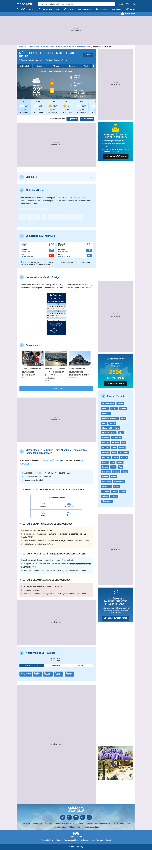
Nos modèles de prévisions (98, 823)
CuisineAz (85, 840)
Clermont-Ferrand (108, 433)
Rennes (105, 477)
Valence (105, 496)
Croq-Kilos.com (97, 840)
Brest (123, 418)
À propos (48, 823)
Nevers (104, 462)
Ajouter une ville (130, 13)
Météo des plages (47, 47)
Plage (70, 9)
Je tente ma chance (115, 383)
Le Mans (115, 443)
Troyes (122, 491)
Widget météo (118, 823)
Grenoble (105, 438)
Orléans (105, 467)
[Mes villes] (134, 5)
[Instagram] (89, 818)
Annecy (113, 408)
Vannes (114, 496)
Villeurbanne (106, 501)
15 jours (56, 66)
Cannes (112, 423)
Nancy (115, 457)
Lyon (114, 447)
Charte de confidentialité (32, 823)
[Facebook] (63, 818)
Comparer (40, 66)
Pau (120, 467)
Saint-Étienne (119, 482)
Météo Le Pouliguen (83, 47)
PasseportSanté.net (71, 840)
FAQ (129, 823)
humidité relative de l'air (32, 544)
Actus (132, 9)
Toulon (116, 486)
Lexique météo (59, 827)
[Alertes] (120, 4)
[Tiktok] (83, 818)
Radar (118, 9)
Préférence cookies (91, 827)
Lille (123, 443)
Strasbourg (106, 486)
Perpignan (106, 472)
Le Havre (105, 443)
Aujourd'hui (24, 66)
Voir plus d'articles (56, 389)
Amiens (120, 404)
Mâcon (121, 447)
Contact (81, 823)
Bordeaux (105, 413)
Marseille (105, 452)
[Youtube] (76, 818)
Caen (104, 423)
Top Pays (103, 9)
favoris (89, 55)
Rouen (113, 477)
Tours (114, 491)
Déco (59, 840)
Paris (113, 467)
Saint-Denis (106, 482)
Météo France (34, 47)
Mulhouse (105, 457)
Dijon (121, 433)
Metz (114, 452)
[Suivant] (94, 66)
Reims (125, 472)
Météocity (22, 47)
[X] (69, 818)
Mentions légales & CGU (65, 823)
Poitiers (116, 472)
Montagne (86, 9)
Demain (72, 66)
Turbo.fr (109, 840)
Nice (112, 462)
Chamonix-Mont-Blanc (110, 428)
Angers (104, 408)
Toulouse (105, 491)
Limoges (105, 447)
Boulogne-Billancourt (110, 418)
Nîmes (120, 462)
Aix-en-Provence (108, 404)
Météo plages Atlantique (65, 47)
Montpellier (124, 452)
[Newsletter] (127, 5)
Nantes (124, 457)
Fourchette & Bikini (47, 840)
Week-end (87, 66)
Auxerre (123, 408)
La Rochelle (116, 438)
